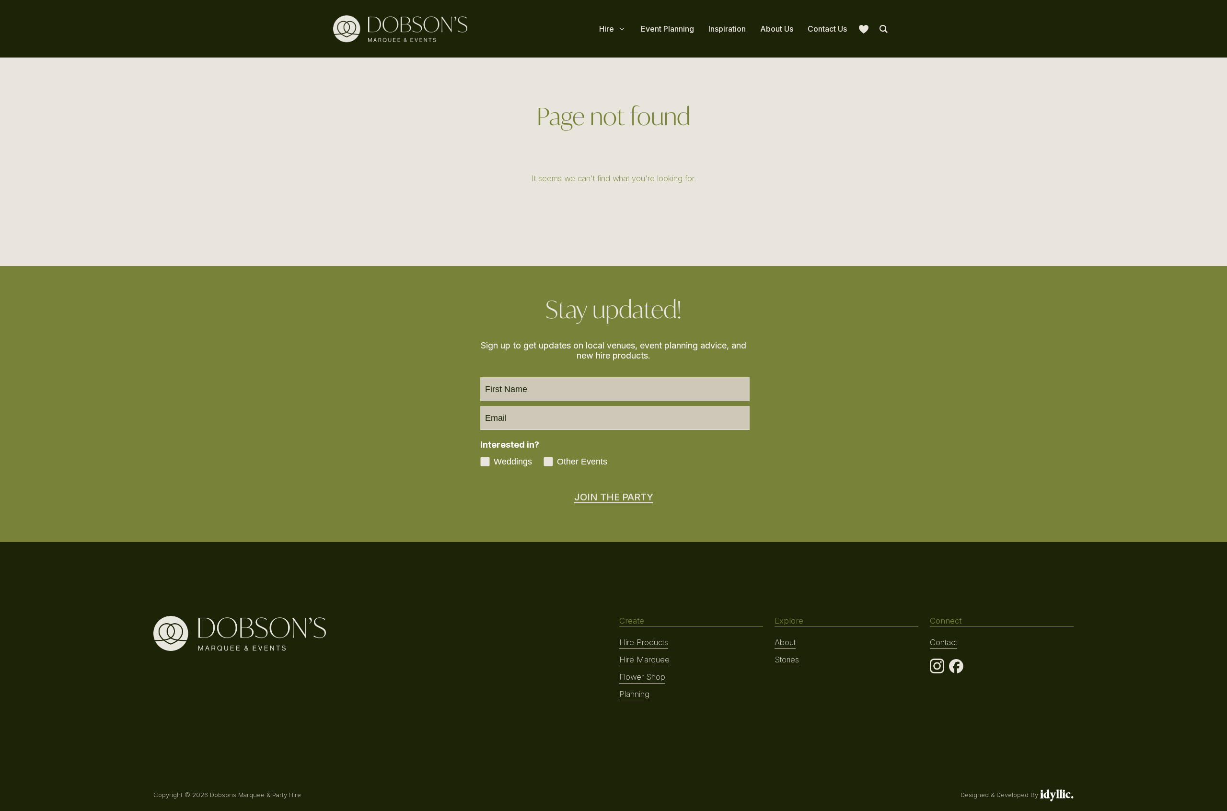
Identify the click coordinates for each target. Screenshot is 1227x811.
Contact (943, 642)
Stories (787, 659)
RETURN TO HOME (613, 203)
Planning (634, 694)
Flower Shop (642, 677)
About (785, 642)
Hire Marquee (644, 659)
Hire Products (643, 642)
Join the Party (613, 497)
